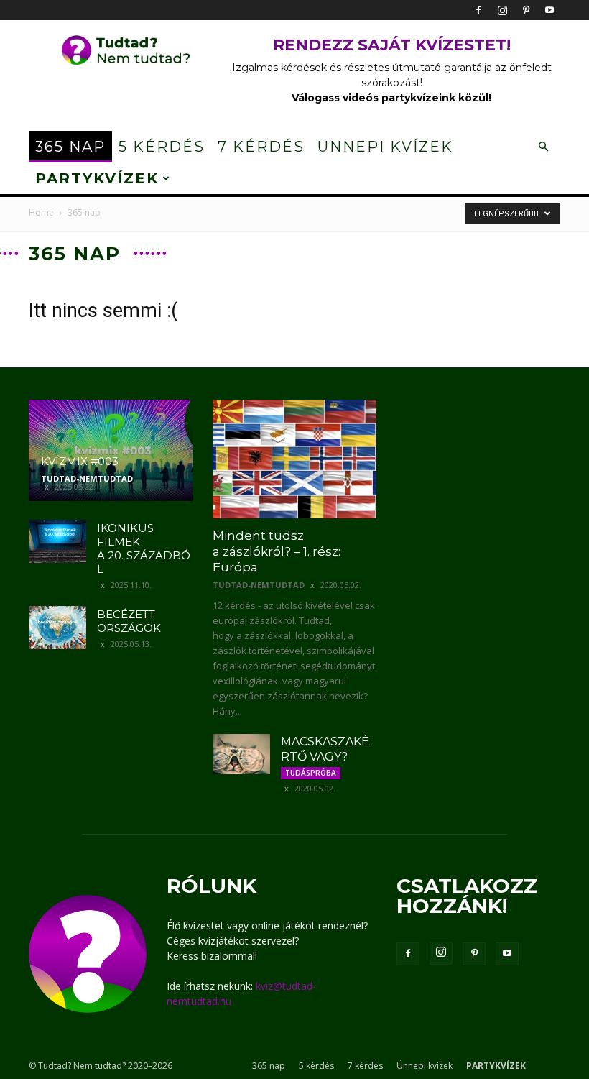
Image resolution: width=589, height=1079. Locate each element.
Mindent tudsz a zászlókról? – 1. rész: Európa (276, 551)
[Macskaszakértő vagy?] (241, 754)
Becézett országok (129, 621)
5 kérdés (162, 146)
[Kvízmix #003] (111, 450)
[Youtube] (549, 10)
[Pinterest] (526, 10)
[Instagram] (502, 10)
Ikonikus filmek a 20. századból (143, 548)
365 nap (70, 146)
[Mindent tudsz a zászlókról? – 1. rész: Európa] (294, 459)
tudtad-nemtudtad (87, 478)
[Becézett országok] (57, 627)
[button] (543, 147)
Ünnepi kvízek (385, 146)
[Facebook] (478, 10)
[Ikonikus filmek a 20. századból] (57, 541)
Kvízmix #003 (80, 461)
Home (41, 212)
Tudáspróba (310, 773)
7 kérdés (261, 146)
